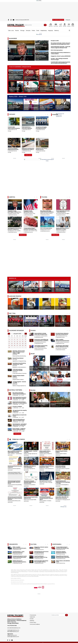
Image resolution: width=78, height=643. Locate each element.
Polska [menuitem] (33, 30)
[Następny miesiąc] (26, 334)
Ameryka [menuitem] (28, 30)
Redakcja (32, 620)
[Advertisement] (39, 10)
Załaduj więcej (28, 155)
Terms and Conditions (35, 624)
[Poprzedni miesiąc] (9, 334)
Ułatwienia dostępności (59, 19)
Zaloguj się (68, 19)
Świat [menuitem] (37, 30)
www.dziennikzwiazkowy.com (13, 628)
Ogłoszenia (32, 617)
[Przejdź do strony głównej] (14, 25)
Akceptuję (73, 641)
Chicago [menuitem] (22, 30)
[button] (69, 30)
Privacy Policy (33, 622)
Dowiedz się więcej (65, 641)
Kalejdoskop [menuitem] (44, 30)
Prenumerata (33, 615)
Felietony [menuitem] (56, 30)
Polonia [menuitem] (17, 30)
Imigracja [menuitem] (50, 30)
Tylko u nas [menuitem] (11, 30)
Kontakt (32, 618)
